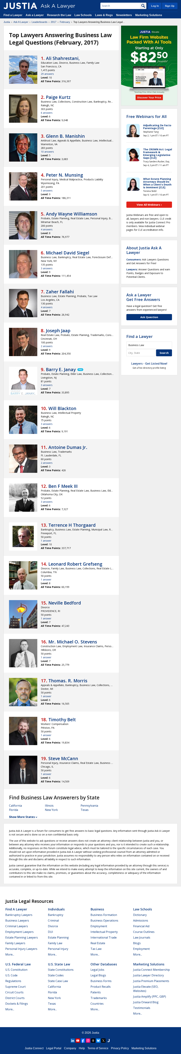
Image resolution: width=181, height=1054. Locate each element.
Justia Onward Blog (146, 1002)
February (65, 22)
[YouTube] (78, 1040)
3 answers (46, 268)
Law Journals (141, 937)
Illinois (49, 806)
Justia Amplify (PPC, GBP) (149, 996)
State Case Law (58, 981)
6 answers (46, 112)
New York (51, 810)
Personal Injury (58, 949)
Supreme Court (15, 987)
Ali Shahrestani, (63, 58)
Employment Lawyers (19, 932)
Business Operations (104, 920)
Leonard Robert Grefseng (75, 564)
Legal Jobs (97, 970)
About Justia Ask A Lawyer (144, 250)
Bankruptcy (55, 915)
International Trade (103, 937)
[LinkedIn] (73, 1040)
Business (97, 909)
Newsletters (124, 15)
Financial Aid (141, 926)
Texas (85, 810)
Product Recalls (100, 987)
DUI (50, 932)
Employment (98, 926)
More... (9, 954)
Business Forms (101, 981)
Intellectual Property (104, 932)
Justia (7, 22)
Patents (95, 992)
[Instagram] (88, 1040)
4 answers (46, 229)
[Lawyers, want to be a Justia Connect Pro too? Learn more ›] (80, 369)
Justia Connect (34, 1048)
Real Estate (97, 943)
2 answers (46, 346)
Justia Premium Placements (151, 981)
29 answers (47, 74)
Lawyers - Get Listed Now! (149, 363)
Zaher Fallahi (60, 292)
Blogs (137, 943)
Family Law (55, 943)
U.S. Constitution (16, 970)
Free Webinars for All (146, 116)
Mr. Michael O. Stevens (72, 642)
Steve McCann (63, 758)
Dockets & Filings (16, 1004)
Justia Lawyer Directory (148, 975)
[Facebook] (83, 1040)
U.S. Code (11, 975)
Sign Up (169, 5)
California (15, 806)
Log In (155, 5)
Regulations (13, 981)
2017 (53, 22)
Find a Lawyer (13, 15)
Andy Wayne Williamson (71, 214)
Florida (13, 810)
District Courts (15, 998)
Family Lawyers (15, 943)
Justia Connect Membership (151, 970)
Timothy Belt (62, 719)
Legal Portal (53, 1048)
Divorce (53, 926)
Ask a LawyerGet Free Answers (143, 297)
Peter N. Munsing (64, 175)
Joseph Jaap (58, 330)
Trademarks (98, 998)
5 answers (46, 190)
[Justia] (20, 6)
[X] (103, 1040)
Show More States (22, 817)
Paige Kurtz (58, 97)
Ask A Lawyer (20, 22)
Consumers (133, 259)
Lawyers (131, 269)
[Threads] (93, 1040)
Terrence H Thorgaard (72, 525)
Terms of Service (97, 1048)
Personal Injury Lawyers (21, 949)
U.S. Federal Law (18, 964)
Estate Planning (58, 937)
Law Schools (83, 15)
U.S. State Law (59, 964)
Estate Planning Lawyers (21, 937)
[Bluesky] (98, 1040)
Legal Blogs (98, 975)
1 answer (46, 540)
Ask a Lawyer (35, 15)
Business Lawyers (17, 920)
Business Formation (103, 915)
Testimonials (141, 1008)
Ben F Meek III (63, 486)
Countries (97, 1004)
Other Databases (103, 964)
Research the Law (59, 15)
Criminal (53, 920)
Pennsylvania (89, 806)
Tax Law (95, 949)
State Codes (56, 975)
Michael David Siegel (67, 253)
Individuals (56, 909)
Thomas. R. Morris (67, 681)
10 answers (47, 151)
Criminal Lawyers (16, 926)
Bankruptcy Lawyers (18, 915)
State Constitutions (61, 970)
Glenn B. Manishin (65, 136)
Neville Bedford (64, 603)
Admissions (140, 920)
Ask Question (149, 317)
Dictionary (140, 915)
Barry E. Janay (61, 369)
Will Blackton (62, 408)
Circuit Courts (14, 992)
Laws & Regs (104, 15)
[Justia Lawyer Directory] (108, 1040)
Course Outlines (143, 932)
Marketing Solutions (148, 15)
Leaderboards (39, 22)
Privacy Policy (120, 1048)
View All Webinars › (149, 204)
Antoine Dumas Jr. (67, 447)
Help (82, 1048)
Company (70, 1048)
